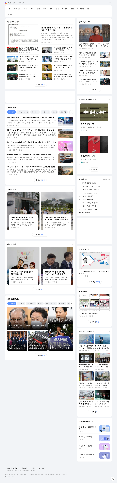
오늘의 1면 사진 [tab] (50, 303)
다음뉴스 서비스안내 (11, 468)
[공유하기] (110, 2)
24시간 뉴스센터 (23, 468)
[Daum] (6, 2)
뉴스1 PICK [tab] (30, 303)
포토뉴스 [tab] (62, 303)
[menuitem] (9, 8)
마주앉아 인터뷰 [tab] (23, 112)
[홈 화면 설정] (113, 479)
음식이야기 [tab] (35, 112)
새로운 (41, 84)
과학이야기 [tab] (45, 112)
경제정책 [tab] (11, 112)
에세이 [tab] (55, 112)
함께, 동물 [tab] (63, 112)
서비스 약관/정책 (41, 468)
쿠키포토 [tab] (21, 303)
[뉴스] (9, 2)
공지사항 (32, 468)
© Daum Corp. (9, 477)
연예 (14, 3)
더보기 (93, 169)
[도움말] (72, 189)
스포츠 (18, 3)
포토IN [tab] (40, 303)
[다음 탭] (71, 112)
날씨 (23, 3)
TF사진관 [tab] (12, 303)
